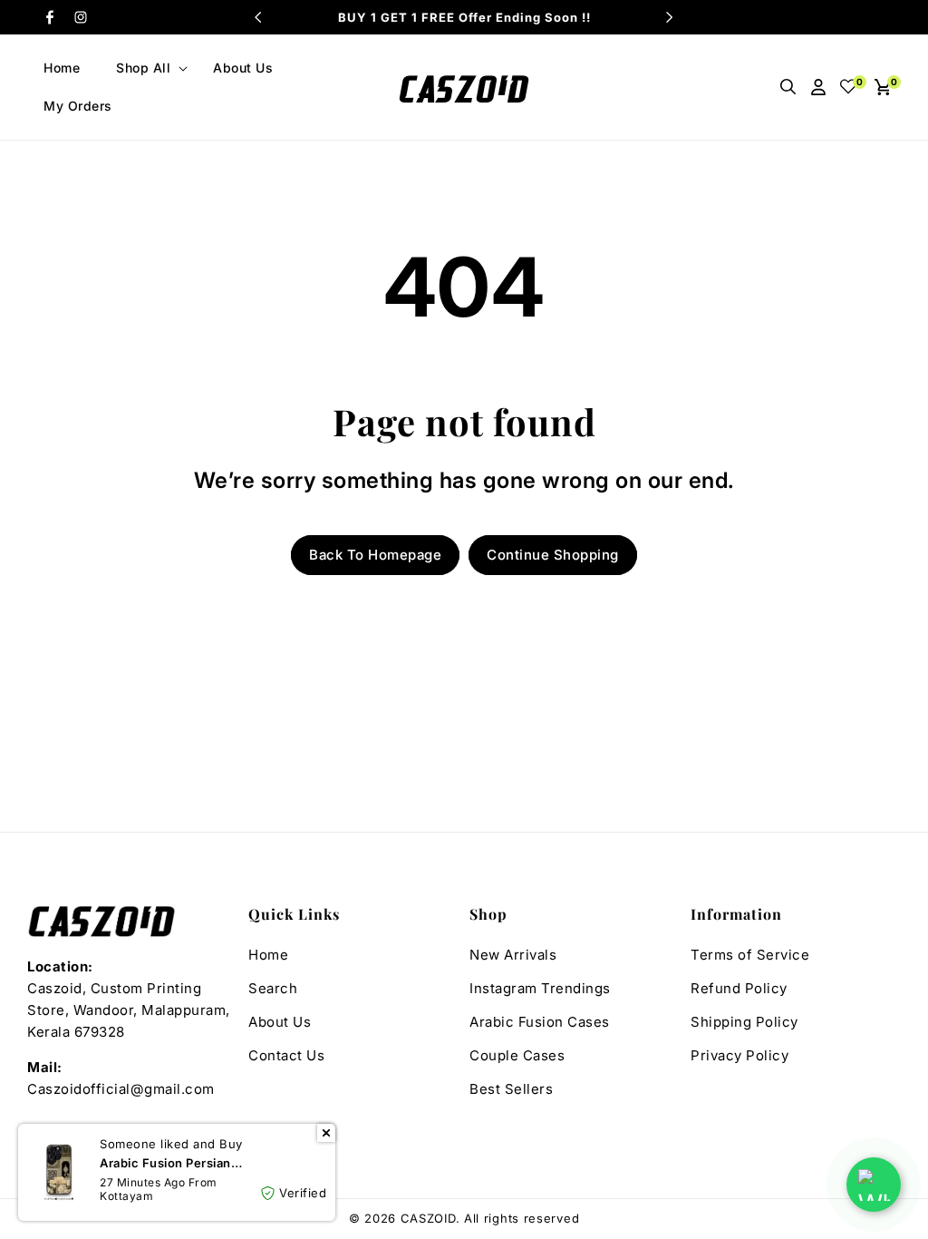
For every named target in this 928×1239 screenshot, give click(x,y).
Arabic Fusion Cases (539, 1021)
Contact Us (286, 1055)
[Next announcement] (669, 17)
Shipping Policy (744, 1021)
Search (272, 988)
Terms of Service (750, 954)
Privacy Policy (739, 1055)
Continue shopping (553, 554)
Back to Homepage (375, 554)
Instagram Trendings (540, 988)
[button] (146, 68)
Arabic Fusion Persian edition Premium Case (166, 1170)
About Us (279, 1021)
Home (268, 954)
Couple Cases (517, 1055)
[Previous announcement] (258, 17)
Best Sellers (511, 1089)
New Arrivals (512, 954)
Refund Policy (739, 988)
